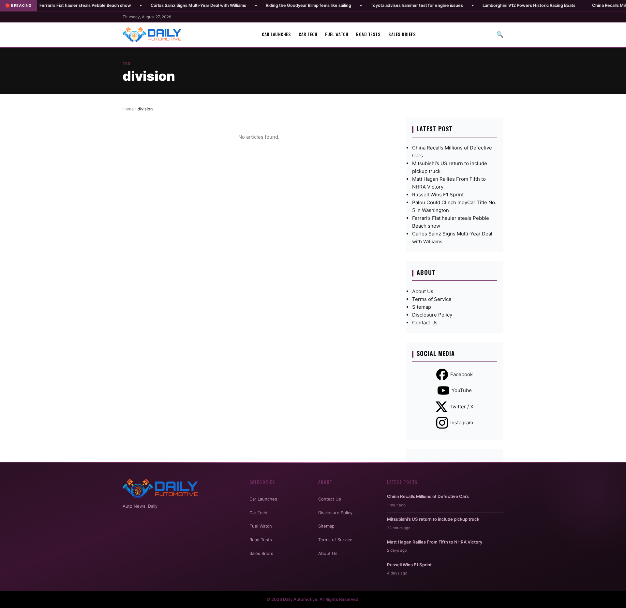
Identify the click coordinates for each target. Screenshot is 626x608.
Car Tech (308, 34)
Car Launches (276, 34)
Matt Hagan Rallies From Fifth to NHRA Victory (435, 541)
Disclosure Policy (432, 315)
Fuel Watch (336, 34)
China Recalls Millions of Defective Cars (428, 496)
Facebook (461, 374)
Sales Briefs (402, 34)
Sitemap (421, 307)
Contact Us (425, 322)
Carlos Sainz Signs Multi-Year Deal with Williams (177, 5)
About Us (422, 291)
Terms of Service (432, 299)
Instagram (461, 422)
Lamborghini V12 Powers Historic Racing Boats (507, 5)
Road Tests (368, 34)
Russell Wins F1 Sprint (438, 194)
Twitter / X (461, 406)
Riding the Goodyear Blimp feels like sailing (287, 5)
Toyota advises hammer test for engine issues (396, 5)
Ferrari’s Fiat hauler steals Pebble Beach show (64, 5)
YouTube (462, 390)
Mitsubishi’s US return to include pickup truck (433, 519)
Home (128, 108)
